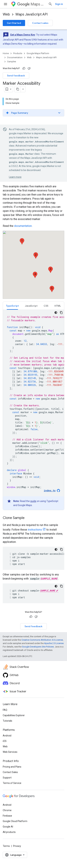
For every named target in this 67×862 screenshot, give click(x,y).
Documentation (15, 57)
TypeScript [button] (12, 305)
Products (17, 53)
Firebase (7, 815)
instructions (35, 529)
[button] (33, 112)
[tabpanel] (33, 410)
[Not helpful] (29, 68)
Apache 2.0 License (54, 643)
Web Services (10, 752)
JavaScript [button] (31, 305)
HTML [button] (57, 305)
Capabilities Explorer (14, 715)
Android (7, 735)
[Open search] (50, 4)
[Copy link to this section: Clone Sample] (28, 518)
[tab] (12, 306)
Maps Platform (38, 4)
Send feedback (16, 75)
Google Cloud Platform (15, 821)
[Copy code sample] (61, 312)
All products (9, 832)
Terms (6, 846)
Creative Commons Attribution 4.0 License (42, 640)
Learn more (15, 177)
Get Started (14, 23)
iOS (5, 741)
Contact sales (40, 23)
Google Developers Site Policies (38, 646)
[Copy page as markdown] (18, 89)
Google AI (8, 826)
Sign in (59, 4)
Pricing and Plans (12, 766)
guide (33, 501)
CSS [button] (46, 305)
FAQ (5, 710)
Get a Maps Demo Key (22, 34)
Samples (11, 61)
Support (7, 777)
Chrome (7, 810)
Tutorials (7, 720)
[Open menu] (5, 4)
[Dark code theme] (56, 312)
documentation (23, 225)
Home (6, 53)
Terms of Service (12, 783)
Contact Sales (10, 772)
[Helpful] (23, 68)
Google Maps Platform (38, 53)
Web (6, 14)
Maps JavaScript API (31, 14)
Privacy (17, 846)
